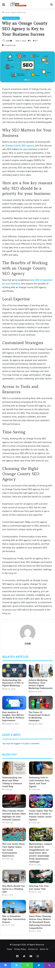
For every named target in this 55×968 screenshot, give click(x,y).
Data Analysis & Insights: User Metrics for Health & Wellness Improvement (13, 716)
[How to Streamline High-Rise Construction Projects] (14, 906)
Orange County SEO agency (19, 145)
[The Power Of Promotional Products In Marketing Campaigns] (41, 702)
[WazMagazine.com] (18, 4)
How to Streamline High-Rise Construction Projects (14, 919)
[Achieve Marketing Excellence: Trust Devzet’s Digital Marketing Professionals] (41, 670)
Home (7, 12)
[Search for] (51, 5)
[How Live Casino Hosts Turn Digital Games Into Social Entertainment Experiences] (14, 834)
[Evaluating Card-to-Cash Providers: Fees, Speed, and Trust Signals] (41, 768)
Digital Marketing (18, 12)
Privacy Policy (20, 949)
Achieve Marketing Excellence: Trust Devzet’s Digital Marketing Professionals (41, 684)
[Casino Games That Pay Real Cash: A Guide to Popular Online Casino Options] (41, 801)
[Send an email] (11, 41)
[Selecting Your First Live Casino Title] (41, 876)
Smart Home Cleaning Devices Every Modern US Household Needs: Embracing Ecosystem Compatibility (40, 922)
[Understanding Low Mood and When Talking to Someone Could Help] (14, 768)
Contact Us (33, 949)
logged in (18, 743)
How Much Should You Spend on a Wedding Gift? (13, 889)
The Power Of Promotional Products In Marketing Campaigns (39, 716)
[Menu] (3, 5)
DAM (28, 643)
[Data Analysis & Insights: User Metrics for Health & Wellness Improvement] (14, 702)
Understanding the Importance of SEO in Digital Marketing (13, 683)
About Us (44, 949)
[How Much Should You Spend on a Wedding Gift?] (14, 876)
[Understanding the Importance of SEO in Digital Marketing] (14, 670)
